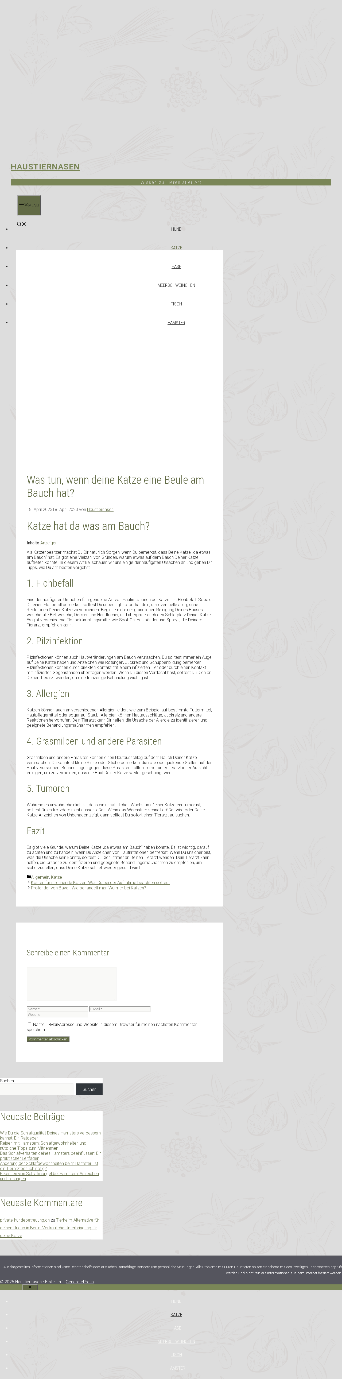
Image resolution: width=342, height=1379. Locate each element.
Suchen (7, 1080)
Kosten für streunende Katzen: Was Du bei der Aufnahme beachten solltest (100, 882)
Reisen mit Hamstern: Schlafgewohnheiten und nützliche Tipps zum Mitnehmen (43, 1146)
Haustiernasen (45, 166)
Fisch (176, 304)
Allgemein (40, 877)
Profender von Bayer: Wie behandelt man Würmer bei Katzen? (88, 887)
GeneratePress (80, 1281)
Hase (176, 266)
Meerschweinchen (176, 285)
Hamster (176, 322)
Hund (176, 229)
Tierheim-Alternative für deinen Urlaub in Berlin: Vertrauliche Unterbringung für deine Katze (49, 1228)
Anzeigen (48, 542)
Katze (176, 247)
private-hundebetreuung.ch (25, 1220)
